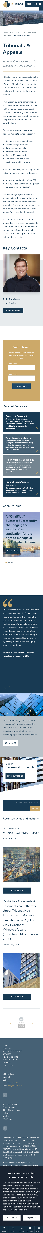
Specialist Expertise (12, 1051)
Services (13, 32)
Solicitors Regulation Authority (14, 1165)
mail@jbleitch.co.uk (15, 1086)
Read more (12, 547)
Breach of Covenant (20, 422)
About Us (7, 1048)
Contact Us (8, 1066)
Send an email (13, 310)
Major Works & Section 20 (20, 465)
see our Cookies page (29, 1203)
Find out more (15, 776)
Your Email (12, 374)
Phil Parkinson (12, 299)
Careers (7, 1063)
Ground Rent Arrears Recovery (19, 487)
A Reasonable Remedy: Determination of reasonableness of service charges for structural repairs (19, 527)
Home (5, 32)
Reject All (31, 1217)
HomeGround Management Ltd (16, 656)
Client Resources (11, 1060)
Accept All (12, 1217)
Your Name (12, 363)
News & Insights (10, 1057)
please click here (18, 1209)
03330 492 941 (12, 1083)
